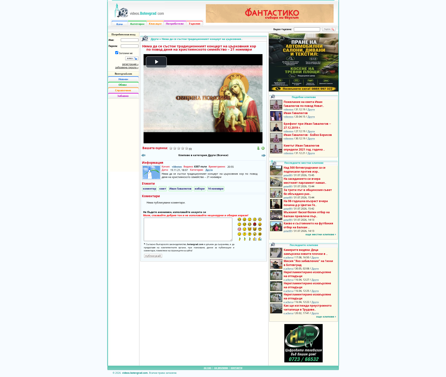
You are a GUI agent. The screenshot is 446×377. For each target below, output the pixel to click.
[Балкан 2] (244, 239)
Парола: (113, 46)
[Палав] (254, 229)
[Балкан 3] (249, 239)
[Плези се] (260, 224)
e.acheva (288, 257)
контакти (236, 367)
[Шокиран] (260, 219)
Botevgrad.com (123, 73)
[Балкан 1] (239, 239)
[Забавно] (123, 95)
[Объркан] (239, 224)
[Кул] (244, 224)
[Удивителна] (244, 234)
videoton (177, 166)
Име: (111, 40)
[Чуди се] (260, 229)
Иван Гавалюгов (180, 188)
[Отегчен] (239, 229)
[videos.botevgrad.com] (260, 239)
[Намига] (239, 234)
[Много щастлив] (239, 219)
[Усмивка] (244, 219)
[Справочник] (123, 90)
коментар (149, 188)
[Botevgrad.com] (254, 239)
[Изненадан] (254, 219)
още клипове (325, 316)
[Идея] (254, 234)
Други (155, 39)
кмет (162, 188)
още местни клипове (319, 234)
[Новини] (123, 79)
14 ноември (215, 188)
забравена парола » (126, 67)
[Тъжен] (249, 219)
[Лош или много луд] (249, 229)
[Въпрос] (249, 234)
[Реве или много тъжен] (244, 229)
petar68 (288, 175)
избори (200, 188)
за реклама (221, 367)
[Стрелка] (260, 234)
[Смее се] (249, 224)
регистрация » (130, 64)
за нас (207, 367)
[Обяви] (123, 84)
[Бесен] (254, 224)
